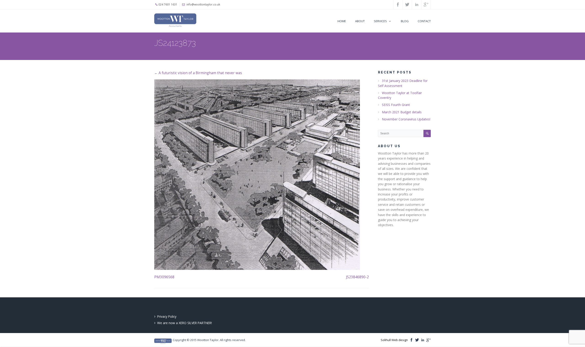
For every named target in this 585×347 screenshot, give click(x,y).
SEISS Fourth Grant (396, 105)
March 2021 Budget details (402, 112)
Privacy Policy (166, 316)
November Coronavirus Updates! (406, 119)
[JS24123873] (261, 174)
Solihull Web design (394, 340)
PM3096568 (164, 277)
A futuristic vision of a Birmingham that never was (198, 72)
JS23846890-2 (357, 277)
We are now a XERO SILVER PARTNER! (184, 323)
